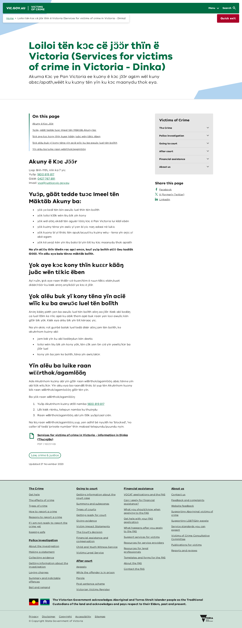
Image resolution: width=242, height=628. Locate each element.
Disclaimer (48, 616)
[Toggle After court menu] (208, 151)
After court (84, 560)
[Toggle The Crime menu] (208, 128)
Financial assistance (138, 488)
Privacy (33, 616)
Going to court (86, 488)
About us (177, 488)
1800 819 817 (45, 174)
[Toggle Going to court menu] (208, 144)
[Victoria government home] (206, 618)
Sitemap (100, 616)
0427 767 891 (46, 179)
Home (10, 18)
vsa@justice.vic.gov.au (53, 183)
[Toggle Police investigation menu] (208, 136)
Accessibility (83, 616)
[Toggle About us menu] (208, 167)
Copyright (65, 616)
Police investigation (43, 540)
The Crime (36, 488)
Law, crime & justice (45, 455)
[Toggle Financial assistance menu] (208, 159)
